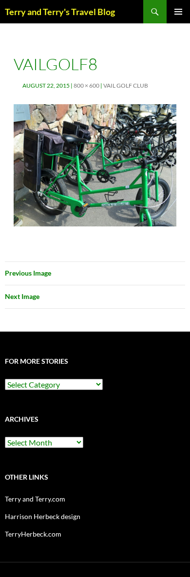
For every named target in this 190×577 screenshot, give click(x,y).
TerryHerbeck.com (33, 534)
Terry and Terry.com (35, 499)
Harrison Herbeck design (42, 516)
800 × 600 (86, 85)
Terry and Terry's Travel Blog (60, 11)
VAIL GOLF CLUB (125, 85)
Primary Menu (178, 11)
